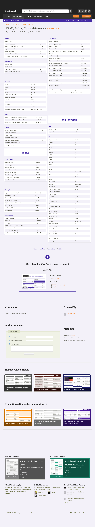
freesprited (24, 472)
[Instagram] (89, 11)
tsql (23, 476)
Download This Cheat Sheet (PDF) (15, 20)
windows (42, 249)
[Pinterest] (85, 11)
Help (47, 16)
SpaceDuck (54, 492)
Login (76, 16)
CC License (32, 513)
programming (20, 491)
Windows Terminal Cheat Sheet (74, 389)
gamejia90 (70, 487)
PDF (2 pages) (56, 278)
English (73, 335)
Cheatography (9, 487)
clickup (60, 249)
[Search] (70, 11)
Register (86, 16)
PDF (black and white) (58, 285)
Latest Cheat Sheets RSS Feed (79, 513)
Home (8, 16)
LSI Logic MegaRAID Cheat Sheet (46, 389)
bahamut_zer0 (71, 313)
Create (28, 16)
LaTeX (54, 287)
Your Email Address (16, 340)
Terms (39, 513)
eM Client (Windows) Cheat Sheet (17, 424)
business (7, 493)
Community (38, 16)
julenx (67, 470)
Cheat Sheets (18, 16)
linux (35, 249)
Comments (70, 20)
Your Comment (15, 344)
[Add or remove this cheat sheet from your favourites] (90, 20)
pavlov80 (69, 492)
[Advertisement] (47, 4)
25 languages (27, 489)
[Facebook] (79, 11)
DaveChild (40, 492)
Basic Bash (81, 487)
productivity (51, 249)
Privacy (46, 513)
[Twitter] (82, 11)
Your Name (14, 337)
